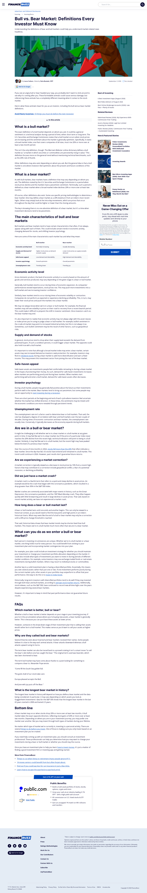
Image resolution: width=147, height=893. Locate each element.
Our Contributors (46, 855)
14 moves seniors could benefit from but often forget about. (41, 762)
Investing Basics (29, 14)
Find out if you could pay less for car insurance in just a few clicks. (43, 766)
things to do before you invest (33, 729)
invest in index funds (54, 575)
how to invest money (65, 747)
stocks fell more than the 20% (60, 449)
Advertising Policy (41, 887)
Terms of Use (91, 887)
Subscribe (44, 868)
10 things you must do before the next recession (44, 114)
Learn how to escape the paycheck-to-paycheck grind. (38, 769)
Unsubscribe (106, 887)
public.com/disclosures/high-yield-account (102, 837)
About (42, 837)
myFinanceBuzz (46, 872)
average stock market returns (68, 583)
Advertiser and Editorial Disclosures (28, 11)
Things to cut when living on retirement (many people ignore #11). (43, 759)
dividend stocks (27, 356)
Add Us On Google (24, 87)
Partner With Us (46, 863)
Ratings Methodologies (48, 846)
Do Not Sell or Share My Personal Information (71, 887)
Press (42, 842)
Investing (17, 14)
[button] (3, 4)
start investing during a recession (46, 393)
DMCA (99, 887)
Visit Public (30, 800)
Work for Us (45, 850)
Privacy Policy (52, 887)
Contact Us (44, 859)
